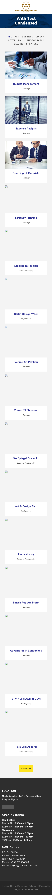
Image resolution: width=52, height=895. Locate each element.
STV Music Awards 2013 (26, 699)
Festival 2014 (26, 554)
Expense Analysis (26, 128)
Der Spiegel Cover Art (26, 458)
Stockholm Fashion (26, 266)
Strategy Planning (26, 218)
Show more (26, 768)
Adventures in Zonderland (26, 650)
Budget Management (26, 84)
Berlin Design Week (26, 314)
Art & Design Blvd (26, 506)
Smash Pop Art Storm (26, 602)
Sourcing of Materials (26, 173)
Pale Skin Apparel (26, 747)
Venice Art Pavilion (26, 362)
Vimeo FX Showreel (26, 410)
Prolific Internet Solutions (25, 886)
